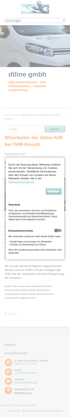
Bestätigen (54, 191)
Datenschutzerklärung (21, 181)
